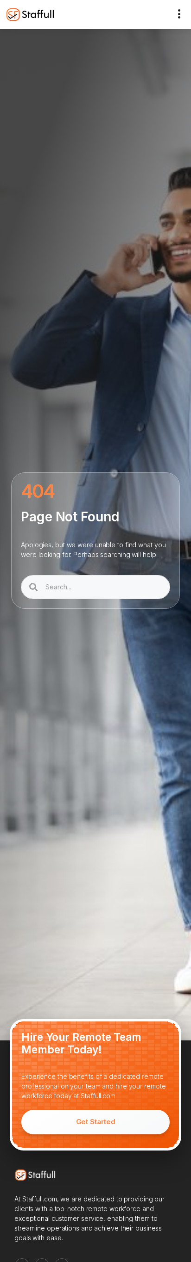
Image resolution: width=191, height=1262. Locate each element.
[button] (179, 14)
